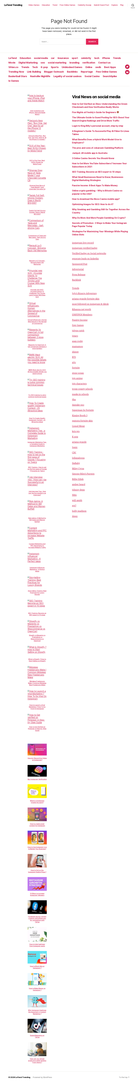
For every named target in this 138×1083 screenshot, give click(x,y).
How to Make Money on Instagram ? (37, 989)
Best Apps (110, 67)
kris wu (76, 431)
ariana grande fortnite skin (85, 299)
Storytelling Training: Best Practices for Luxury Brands (37, 592)
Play (122, 5)
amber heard (78, 484)
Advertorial (78, 269)
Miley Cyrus (78, 468)
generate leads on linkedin (85, 258)
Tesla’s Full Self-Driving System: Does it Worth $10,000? (37, 212)
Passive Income (79, 320)
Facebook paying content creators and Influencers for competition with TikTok (37, 919)
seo (43, 62)
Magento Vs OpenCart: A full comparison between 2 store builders (37, 346)
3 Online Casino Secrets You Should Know (93, 158)
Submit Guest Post (101, 5)
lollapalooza (78, 458)
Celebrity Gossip (84, 5)
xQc (74, 362)
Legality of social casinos (67, 76)
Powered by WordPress (42, 1077)
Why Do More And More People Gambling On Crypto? (99, 218)
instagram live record (83, 243)
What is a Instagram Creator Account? (37, 801)
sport (75, 58)
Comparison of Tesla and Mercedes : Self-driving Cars (37, 237)
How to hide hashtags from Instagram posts (37, 945)
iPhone (106, 58)
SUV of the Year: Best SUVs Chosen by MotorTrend (37, 162)
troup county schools (82, 389)
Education (46, 5)
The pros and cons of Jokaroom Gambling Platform (97, 148)
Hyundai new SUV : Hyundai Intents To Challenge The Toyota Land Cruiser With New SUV (37, 293)
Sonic (74, 447)
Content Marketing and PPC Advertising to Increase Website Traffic (37, 545)
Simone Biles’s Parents (83, 474)
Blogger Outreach (54, 71)
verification (88, 62)
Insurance (63, 58)
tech (96, 58)
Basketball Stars (17, 76)
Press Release (78, 274)
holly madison (79, 511)
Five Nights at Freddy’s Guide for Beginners (94, 112)
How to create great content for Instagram (37, 825)
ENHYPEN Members (82, 314)
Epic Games (78, 325)
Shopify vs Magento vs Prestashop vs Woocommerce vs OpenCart (37, 638)
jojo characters (79, 383)
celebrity (86, 58)
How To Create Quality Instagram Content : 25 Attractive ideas (37, 420)
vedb (98, 67)
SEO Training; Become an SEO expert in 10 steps (37, 614)
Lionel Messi (78, 426)
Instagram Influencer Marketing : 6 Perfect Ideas (37, 569)
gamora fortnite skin (82, 420)
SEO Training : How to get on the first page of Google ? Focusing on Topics (37, 469)
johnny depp (78, 489)
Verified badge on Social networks (89, 253)
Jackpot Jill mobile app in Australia (89, 153)
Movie (11, 62)
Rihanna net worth (81, 309)
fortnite (76, 367)
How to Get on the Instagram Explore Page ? (37, 871)
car (53, 58)
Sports (55, 67)
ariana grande (79, 442)
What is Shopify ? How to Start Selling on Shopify (37, 660)
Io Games (13, 80)
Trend (54, 5)
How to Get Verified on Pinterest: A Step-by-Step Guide (37, 728)
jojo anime (77, 378)
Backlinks (72, 71)
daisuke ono (78, 405)
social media (41, 58)
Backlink (76, 280)
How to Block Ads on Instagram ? (37, 967)
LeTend (12, 58)
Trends (117, 58)
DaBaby (76, 463)
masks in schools (80, 394)
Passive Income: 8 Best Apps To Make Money (95, 185)
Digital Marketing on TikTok (37, 1036)
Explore (115, 5)
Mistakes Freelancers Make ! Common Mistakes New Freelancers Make (37, 683)
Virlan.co (13, 67)
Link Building (34, 71)
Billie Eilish (78, 479)
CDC (74, 452)
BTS (74, 357)
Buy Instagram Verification (37, 779)
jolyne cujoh (78, 330)
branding (74, 62)
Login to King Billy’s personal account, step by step (97, 126)
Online (88, 67)
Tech (35, 67)
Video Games (34, 5)
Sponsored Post (79, 264)
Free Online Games (67, 5)
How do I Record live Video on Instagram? (37, 759)
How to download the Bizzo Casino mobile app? (96, 199)
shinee (75, 352)
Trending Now (16, 71)
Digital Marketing (28, 62)
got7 (74, 505)
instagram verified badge (84, 248)
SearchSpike (110, 76)
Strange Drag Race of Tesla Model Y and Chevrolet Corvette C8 (37, 187)
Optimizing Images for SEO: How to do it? (92, 204)
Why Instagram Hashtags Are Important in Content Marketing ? (37, 1012)
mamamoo (77, 346)
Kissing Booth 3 (79, 415)
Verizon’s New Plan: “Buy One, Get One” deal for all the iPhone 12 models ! (37, 137)
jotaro (75, 336)
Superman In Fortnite (83, 410)
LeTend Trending (13, 5)
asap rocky (77, 341)
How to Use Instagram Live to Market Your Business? (37, 848)
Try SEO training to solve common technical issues (37, 396)
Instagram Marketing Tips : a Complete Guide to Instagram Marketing (37, 444)
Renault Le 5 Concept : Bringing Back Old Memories (37, 262)
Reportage (87, 71)
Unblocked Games (72, 67)
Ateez (75, 516)
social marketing (57, 62)
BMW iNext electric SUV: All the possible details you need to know (37, 372)
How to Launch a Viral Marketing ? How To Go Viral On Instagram (37, 707)
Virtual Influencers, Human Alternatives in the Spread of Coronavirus (37, 321)
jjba (74, 399)
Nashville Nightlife (40, 76)
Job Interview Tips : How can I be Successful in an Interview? (37, 493)
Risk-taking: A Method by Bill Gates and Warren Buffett (37, 520)
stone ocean (78, 373)
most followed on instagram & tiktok (90, 304)
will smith (77, 500)
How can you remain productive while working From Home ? (37, 1060)
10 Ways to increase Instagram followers (37, 894)
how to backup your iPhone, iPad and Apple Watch (37, 112)
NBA (74, 495)
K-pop (44, 67)
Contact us (104, 62)
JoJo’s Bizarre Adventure (84, 293)
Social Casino (92, 76)
